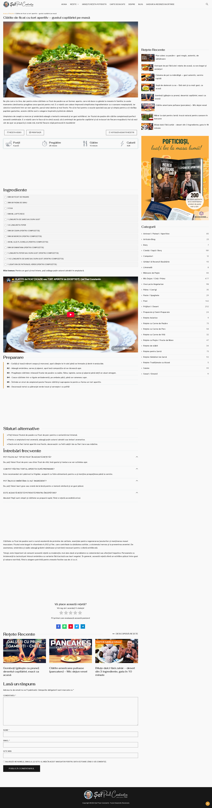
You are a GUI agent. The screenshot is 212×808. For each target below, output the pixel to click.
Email (6, 740)
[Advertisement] (70, 167)
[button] (206, 4)
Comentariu (9, 695)
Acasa (64, 4)
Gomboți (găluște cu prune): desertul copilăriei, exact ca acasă (21, 671)
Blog (140, 4)
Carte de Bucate (117, 4)
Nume (6, 730)
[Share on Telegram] (83, 626)
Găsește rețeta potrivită (94, 4)
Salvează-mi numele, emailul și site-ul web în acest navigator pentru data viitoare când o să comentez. (56, 762)
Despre (131, 4)
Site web (7, 751)
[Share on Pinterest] (70, 626)
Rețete (73, 4)
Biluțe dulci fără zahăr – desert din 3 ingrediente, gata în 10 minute (115, 671)
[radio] (61, 613)
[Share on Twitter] (77, 626)
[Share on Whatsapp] (64, 626)
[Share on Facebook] (58, 626)
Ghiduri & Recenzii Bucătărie (160, 4)
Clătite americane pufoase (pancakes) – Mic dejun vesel (68, 669)
